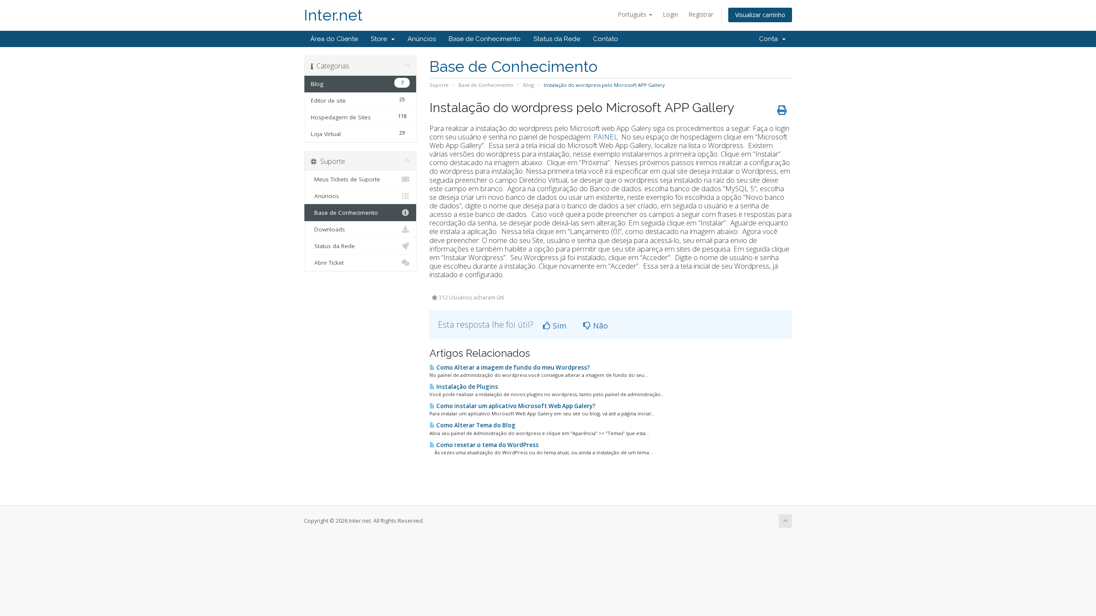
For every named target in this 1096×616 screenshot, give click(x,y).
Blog (528, 85)
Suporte (439, 85)
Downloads (328, 229)
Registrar (700, 14)
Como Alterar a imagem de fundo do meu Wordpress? (512, 367)
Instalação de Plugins (466, 387)
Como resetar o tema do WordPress (487, 445)
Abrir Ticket (327, 263)
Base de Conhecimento (485, 39)
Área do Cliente (334, 39)
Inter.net (333, 15)
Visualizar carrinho (760, 15)
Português (633, 14)
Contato (605, 39)
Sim (558, 325)
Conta (770, 39)
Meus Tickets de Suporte (345, 179)
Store (380, 39)
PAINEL (606, 137)
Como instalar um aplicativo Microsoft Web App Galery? (515, 406)
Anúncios (422, 39)
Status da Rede (556, 39)
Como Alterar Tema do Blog (475, 425)
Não (599, 325)
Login (670, 14)
